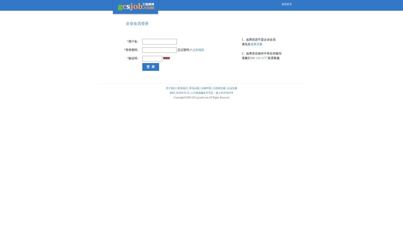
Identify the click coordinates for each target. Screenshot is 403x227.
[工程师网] (135, 15)
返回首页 (287, 4)
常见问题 (194, 88)
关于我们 (171, 88)
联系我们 (183, 88)
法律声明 (206, 88)
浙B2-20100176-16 (179, 92)
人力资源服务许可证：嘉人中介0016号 (212, 92)
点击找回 (198, 49)
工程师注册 (219, 88)
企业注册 (232, 88)
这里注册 (256, 44)
